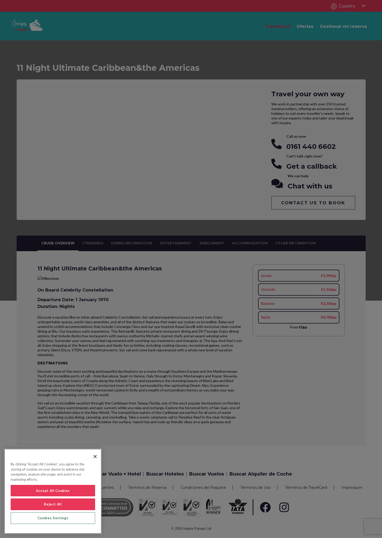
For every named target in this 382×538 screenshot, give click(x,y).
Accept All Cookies (53, 491)
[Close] (95, 456)
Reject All (53, 504)
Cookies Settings (53, 518)
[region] (53, 491)
